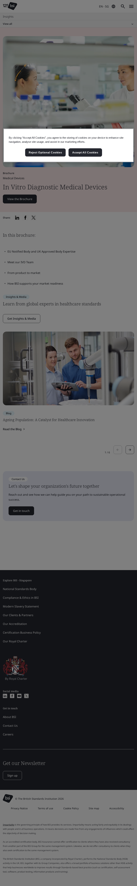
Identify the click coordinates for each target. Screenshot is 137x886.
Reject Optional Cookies (45, 152)
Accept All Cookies (85, 152)
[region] (68, 145)
